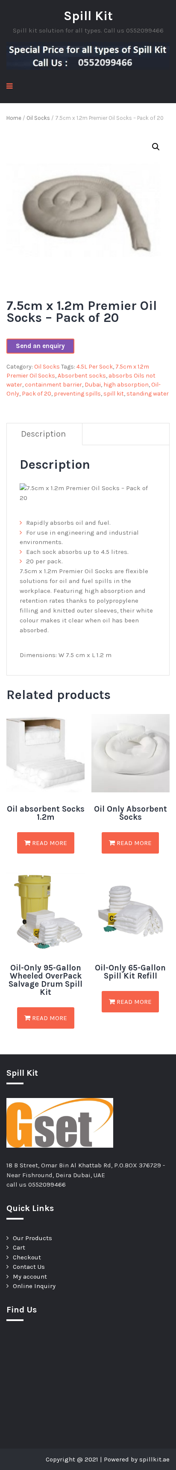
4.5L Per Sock (94, 366)
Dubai (93, 384)
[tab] (43, 434)
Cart (19, 1247)
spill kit (113, 393)
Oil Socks (38, 118)
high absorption (126, 384)
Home (13, 118)
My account (30, 1276)
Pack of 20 (36, 393)
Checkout (27, 1257)
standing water (147, 393)
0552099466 (47, 1184)
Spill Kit (88, 16)
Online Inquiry (34, 1286)
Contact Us (29, 1267)
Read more (48, 843)
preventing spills (77, 393)
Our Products (32, 1238)
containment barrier (53, 384)
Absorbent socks (82, 375)
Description (43, 434)
